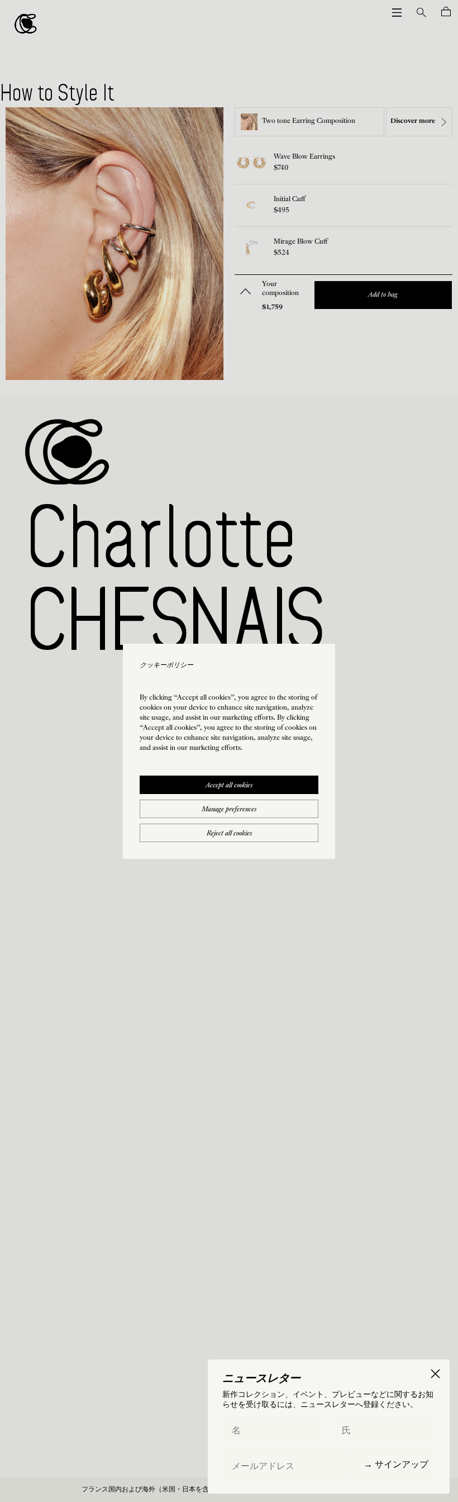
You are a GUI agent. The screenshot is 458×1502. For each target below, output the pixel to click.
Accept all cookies (229, 785)
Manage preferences (229, 809)
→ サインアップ (396, 1464)
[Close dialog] (435, 1374)
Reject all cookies (229, 833)
